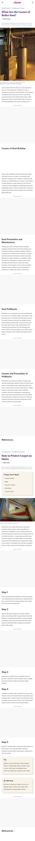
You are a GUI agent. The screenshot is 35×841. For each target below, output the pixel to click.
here (30, 24)
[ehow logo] (17, 2)
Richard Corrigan (6, 19)
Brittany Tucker (6, 462)
